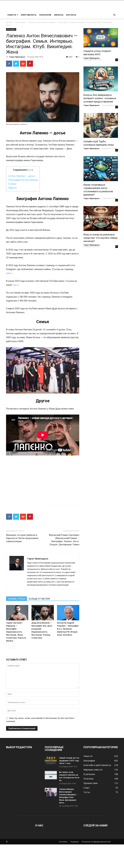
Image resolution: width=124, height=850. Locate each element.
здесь (9, 273)
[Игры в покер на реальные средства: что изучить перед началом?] (100, 218)
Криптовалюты (28, 15)
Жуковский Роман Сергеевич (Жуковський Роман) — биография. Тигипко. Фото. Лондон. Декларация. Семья (64, 540)
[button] (114, 15)
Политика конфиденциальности (96, 841)
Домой (9, 22)
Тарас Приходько (17, 57)
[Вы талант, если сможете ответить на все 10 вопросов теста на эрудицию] (51, 775)
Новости (11, 15)
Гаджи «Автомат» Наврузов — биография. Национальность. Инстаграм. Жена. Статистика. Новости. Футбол (16, 632)
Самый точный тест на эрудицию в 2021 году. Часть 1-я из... (69, 760)
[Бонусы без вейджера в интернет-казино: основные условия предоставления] (100, 78)
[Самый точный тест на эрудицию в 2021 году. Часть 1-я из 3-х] (51, 761)
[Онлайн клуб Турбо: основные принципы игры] (100, 125)
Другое (12, 187)
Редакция (74, 841)
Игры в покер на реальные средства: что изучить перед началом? (100, 238)
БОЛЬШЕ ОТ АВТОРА (39, 599)
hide (30, 170)
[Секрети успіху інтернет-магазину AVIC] (100, 37)
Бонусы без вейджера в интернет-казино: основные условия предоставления (99, 98)
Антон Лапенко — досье (21, 176)
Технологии (45, 15)
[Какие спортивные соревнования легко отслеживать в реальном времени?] (100, 168)
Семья (12, 183)
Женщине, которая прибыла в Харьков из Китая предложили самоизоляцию (22, 538)
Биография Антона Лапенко (23, 180)
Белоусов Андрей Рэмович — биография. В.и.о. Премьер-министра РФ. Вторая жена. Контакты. (68, 629)
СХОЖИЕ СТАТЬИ (16, 599)
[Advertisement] (42, 478)
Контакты (71, 15)
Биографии (20, 22)
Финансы (58, 15)
